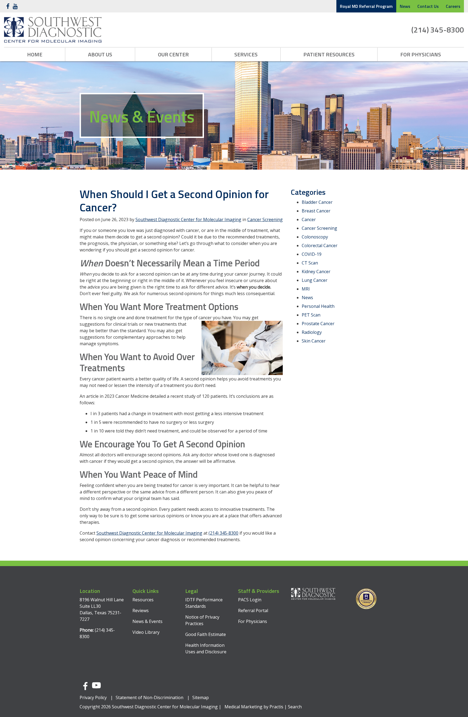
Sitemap (200, 697)
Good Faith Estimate (205, 634)
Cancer (309, 219)
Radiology (312, 332)
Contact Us (428, 6)
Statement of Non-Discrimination (149, 697)
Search (295, 707)
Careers (453, 6)
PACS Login (249, 600)
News (405, 6)
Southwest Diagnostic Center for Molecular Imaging (188, 219)
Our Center (173, 54)
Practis (276, 707)
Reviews (140, 610)
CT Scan (310, 263)
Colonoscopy (315, 237)
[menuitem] (34, 54)
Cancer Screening (265, 219)
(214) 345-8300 (437, 29)
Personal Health (318, 306)
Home (34, 54)
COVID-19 (311, 254)
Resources (143, 600)
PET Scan (311, 315)
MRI (306, 289)
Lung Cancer (314, 280)
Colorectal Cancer (319, 245)
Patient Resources (329, 54)
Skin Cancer (314, 341)
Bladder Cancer (317, 202)
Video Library (146, 632)
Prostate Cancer (318, 324)
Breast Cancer (316, 211)
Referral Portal (253, 610)
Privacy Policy (93, 697)
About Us (100, 54)
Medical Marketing (243, 707)
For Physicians (420, 54)
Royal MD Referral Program (366, 6)
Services (246, 54)
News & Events (147, 621)
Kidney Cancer (316, 271)
